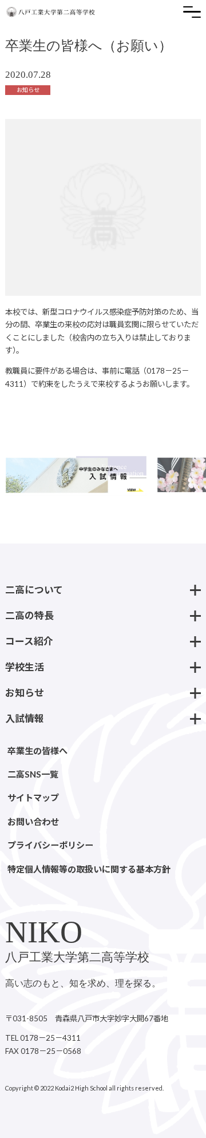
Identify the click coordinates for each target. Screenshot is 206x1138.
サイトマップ (33, 797)
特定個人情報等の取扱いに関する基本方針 (89, 869)
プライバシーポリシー (50, 845)
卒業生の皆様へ (37, 751)
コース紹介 (29, 641)
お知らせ (24, 693)
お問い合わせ (33, 821)
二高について (34, 590)
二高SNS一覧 (32, 774)
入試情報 (24, 718)
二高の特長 (29, 615)
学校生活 (24, 667)
